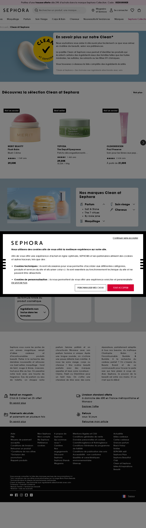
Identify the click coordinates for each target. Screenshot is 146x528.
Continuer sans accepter (125, 238)
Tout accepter (120, 287)
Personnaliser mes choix (90, 287)
